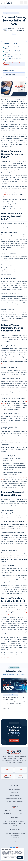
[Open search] (21, 2)
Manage (12, 857)
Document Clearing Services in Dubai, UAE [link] (15, 7)
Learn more (11, 854)
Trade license (6, 194)
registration (20, 192)
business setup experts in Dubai (10, 657)
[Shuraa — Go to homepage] (6, 2)
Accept (19, 857)
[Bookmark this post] (13, 34)
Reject (5, 857)
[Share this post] (15, 34)
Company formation (8, 192)
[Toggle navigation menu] (25, 2)
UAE (2, 363)
